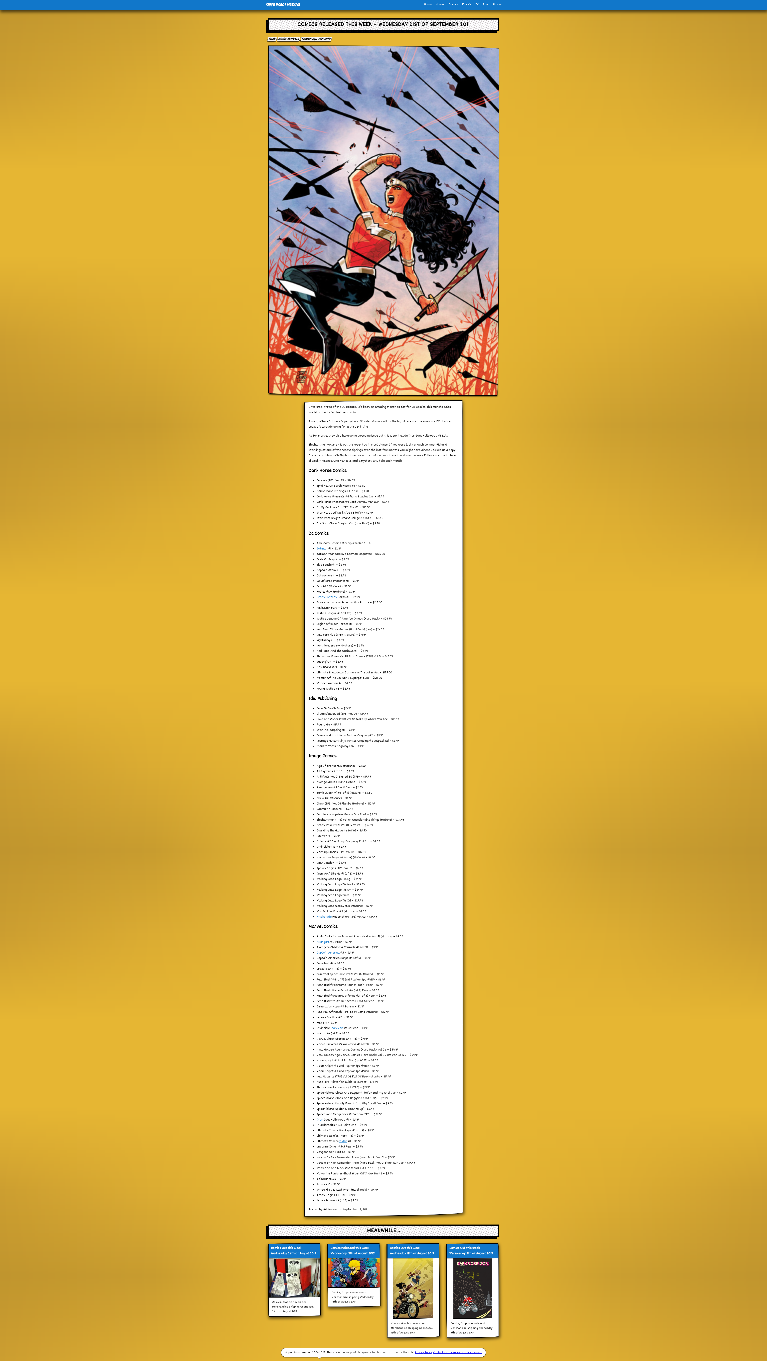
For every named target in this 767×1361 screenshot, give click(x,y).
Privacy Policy (423, 1352)
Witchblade (324, 916)
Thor (320, 1119)
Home (428, 4)
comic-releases (289, 39)
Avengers (323, 942)
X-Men (343, 1141)
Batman (322, 548)
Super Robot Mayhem (283, 5)
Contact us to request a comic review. (457, 1352)
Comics (453, 4)
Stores (497, 4)
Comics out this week (316, 39)
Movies (440, 4)
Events (467, 4)
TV (477, 4)
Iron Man (337, 1028)
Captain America (328, 952)
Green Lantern (327, 597)
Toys (486, 4)
